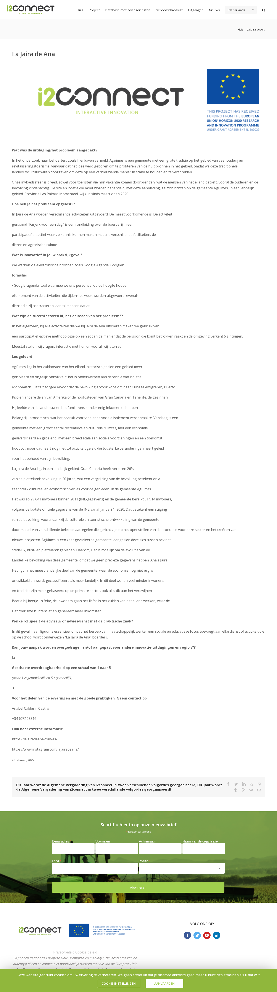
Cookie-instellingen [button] (119, 983)
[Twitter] (197, 935)
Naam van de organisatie (200, 841)
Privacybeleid (63, 952)
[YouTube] (207, 935)
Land (56, 861)
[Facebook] (187, 935)
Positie (144, 861)
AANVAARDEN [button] (164, 983)
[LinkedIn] (216, 935)
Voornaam (102, 841)
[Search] (263, 9)
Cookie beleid (86, 952)
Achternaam (147, 841)
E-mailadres (61, 841)
